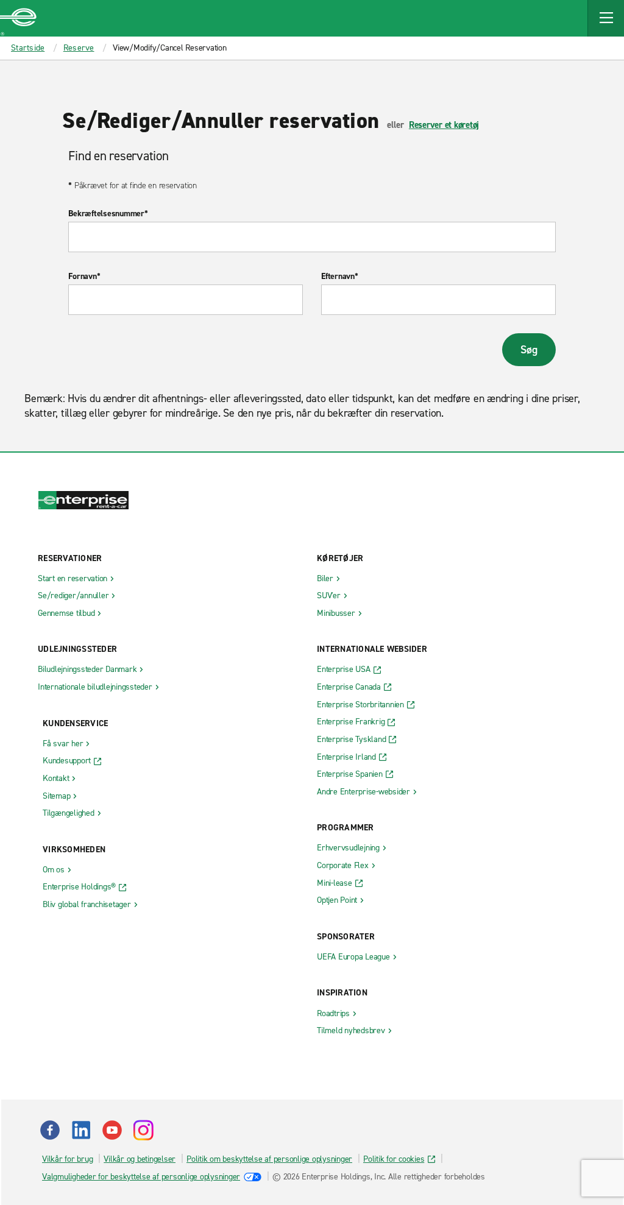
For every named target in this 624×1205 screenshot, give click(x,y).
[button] (605, 18)
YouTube (112, 1130)
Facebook (50, 1130)
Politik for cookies (393, 1159)
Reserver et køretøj (444, 125)
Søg (528, 349)
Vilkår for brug (67, 1159)
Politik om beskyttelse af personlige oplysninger (269, 1159)
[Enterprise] (18, 18)
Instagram (143, 1130)
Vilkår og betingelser (140, 1159)
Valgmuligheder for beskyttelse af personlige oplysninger (141, 1176)
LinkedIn (81, 1130)
